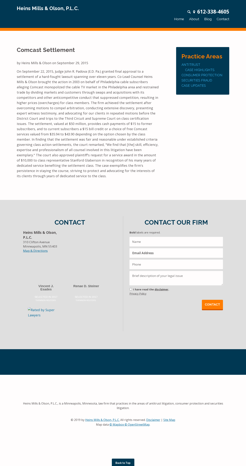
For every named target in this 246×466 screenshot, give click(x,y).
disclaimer (161, 289)
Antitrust (191, 65)
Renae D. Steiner (86, 286)
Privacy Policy (137, 293)
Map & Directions (35, 251)
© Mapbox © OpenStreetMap (129, 425)
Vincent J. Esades (46, 287)
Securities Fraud (197, 80)
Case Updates (194, 85)
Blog (208, 19)
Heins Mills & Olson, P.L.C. (102, 420)
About (194, 19)
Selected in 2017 (46, 298)
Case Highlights (199, 70)
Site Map (169, 420)
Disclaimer (153, 420)
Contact (223, 19)
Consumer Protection (202, 75)
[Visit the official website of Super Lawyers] (42, 315)
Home (179, 19)
